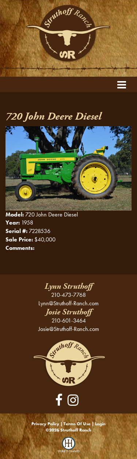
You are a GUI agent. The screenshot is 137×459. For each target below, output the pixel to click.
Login (100, 424)
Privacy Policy (45, 424)
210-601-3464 (69, 320)
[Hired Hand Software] (68, 448)
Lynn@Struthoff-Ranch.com (68, 303)
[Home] (68, 362)
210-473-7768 (68, 295)
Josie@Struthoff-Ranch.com (68, 329)
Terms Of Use (77, 424)
